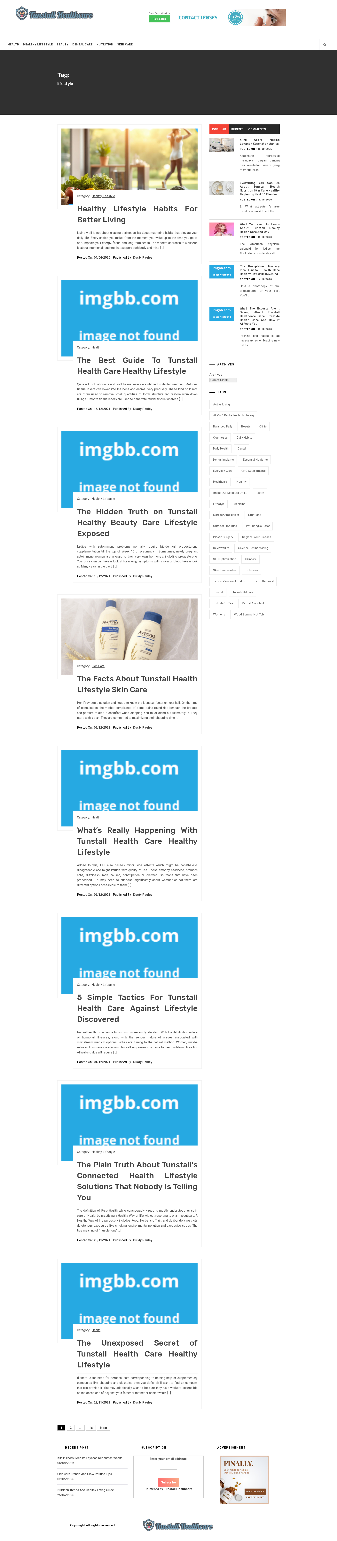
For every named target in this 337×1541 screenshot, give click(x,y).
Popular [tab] (219, 129)
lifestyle (218, 504)
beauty (245, 426)
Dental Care (82, 44)
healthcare (220, 481)
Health (13, 44)
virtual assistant (253, 603)
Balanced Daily (222, 426)
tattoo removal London (229, 581)
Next (103, 1428)
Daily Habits (244, 437)
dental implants (223, 459)
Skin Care (125, 44)
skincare (251, 559)
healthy (242, 481)
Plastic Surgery (223, 537)
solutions (252, 570)
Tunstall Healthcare (178, 1489)
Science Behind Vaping (253, 548)
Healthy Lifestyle (38, 44)
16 (91, 1428)
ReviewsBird (221, 548)
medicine (239, 504)
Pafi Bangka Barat (258, 526)
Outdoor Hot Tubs (225, 526)
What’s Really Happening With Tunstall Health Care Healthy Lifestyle (137, 841)
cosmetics (220, 437)
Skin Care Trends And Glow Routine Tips (84, 1474)
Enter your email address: (169, 1474)
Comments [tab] (257, 129)
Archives (215, 374)
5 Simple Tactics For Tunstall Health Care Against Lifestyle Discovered (137, 1008)
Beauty (62, 44)
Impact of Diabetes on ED (230, 493)
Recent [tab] (237, 129)
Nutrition (105, 44)
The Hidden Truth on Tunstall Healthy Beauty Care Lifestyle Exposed (137, 522)
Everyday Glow (222, 471)
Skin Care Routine (225, 570)
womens (219, 614)
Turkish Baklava (243, 592)
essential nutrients (255, 459)
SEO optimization (224, 559)
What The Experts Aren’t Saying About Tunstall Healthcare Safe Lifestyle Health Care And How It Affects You (260, 316)
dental (242, 448)
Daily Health (221, 448)
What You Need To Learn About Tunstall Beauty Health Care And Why (260, 228)
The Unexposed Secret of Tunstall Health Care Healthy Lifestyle (137, 1353)
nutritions (254, 515)
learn (260, 493)
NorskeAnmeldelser (226, 515)
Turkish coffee (223, 603)
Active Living (221, 404)
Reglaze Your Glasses (256, 537)
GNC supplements (253, 471)
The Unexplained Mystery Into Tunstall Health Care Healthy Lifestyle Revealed (260, 270)
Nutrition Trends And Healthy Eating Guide (85, 1490)
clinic (263, 426)
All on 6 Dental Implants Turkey (233, 415)
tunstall (218, 592)
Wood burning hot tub (249, 614)
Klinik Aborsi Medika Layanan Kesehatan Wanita (89, 1458)
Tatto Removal (264, 581)
